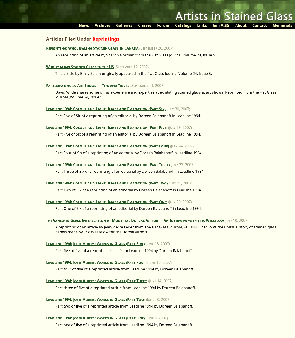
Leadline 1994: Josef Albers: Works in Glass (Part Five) (95, 243)
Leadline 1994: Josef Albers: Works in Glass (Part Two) (95, 299)
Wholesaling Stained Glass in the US (80, 66)
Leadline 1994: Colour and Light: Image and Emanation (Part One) (106, 201)
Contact (259, 25)
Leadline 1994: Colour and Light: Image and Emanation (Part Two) (107, 183)
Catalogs (183, 25)
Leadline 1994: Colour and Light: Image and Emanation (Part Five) (106, 127)
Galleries (124, 25)
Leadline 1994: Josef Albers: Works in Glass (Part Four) (96, 262)
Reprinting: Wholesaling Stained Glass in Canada (92, 48)
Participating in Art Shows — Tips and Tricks (88, 85)
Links (202, 25)
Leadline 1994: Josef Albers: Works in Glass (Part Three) (96, 280)
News (84, 25)
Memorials (282, 25)
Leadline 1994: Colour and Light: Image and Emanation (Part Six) (106, 108)
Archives (102, 25)
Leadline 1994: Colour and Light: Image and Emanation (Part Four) (107, 145)
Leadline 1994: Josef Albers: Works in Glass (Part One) (95, 317)
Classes (144, 25)
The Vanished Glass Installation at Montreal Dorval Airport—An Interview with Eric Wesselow (135, 220)
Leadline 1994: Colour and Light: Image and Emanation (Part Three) (108, 164)
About (241, 25)
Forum (163, 25)
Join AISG (221, 25)
